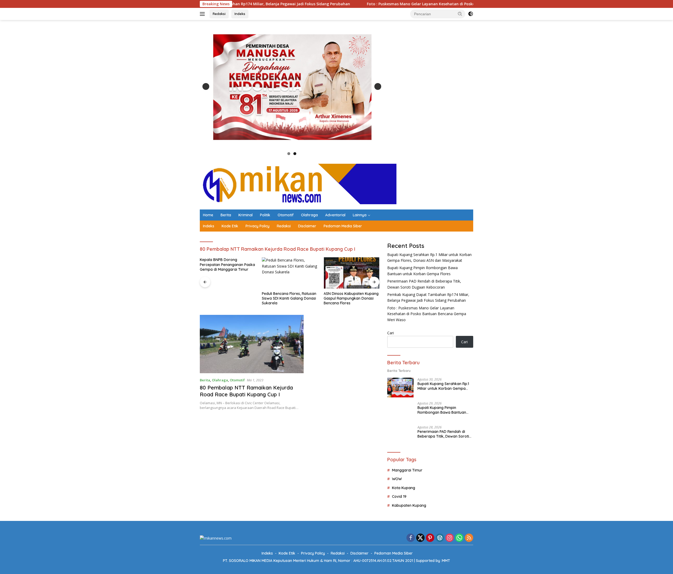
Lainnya (359, 215)
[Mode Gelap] (470, 13)
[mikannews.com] (298, 183)
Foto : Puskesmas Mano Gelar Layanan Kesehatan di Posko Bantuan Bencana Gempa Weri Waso (414, 4)
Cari (390, 332)
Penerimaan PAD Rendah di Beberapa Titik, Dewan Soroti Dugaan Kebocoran (443, 434)
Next (377, 86)
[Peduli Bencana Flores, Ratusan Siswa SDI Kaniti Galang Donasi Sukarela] (228, 273)
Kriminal (245, 215)
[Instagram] (449, 538)
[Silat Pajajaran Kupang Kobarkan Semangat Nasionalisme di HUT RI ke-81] (351, 273)
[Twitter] (420, 538)
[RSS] (469, 538)
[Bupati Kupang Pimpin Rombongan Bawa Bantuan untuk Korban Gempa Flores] (400, 411)
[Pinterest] (430, 538)
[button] (460, 13)
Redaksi (219, 14)
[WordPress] (440, 538)
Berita (226, 215)
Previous (205, 86)
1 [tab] (288, 153)
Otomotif (286, 215)
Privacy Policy (257, 226)
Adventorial (335, 215)
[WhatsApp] (459, 538)
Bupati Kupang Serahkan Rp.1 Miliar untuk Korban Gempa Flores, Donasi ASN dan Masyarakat (443, 386)
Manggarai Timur (407, 470)
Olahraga (309, 215)
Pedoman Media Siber (343, 226)
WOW (397, 478)
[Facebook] (410, 538)
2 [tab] (294, 153)
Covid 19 (399, 496)
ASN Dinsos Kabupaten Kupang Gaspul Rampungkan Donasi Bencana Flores (289, 298)
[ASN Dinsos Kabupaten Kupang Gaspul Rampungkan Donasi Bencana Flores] (290, 273)
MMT (446, 560)
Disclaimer (307, 226)
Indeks (239, 14)
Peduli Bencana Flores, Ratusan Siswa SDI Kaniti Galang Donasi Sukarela (227, 298)
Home (208, 215)
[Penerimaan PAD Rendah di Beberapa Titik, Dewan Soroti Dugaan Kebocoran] (400, 435)
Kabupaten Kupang (409, 505)
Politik (265, 215)
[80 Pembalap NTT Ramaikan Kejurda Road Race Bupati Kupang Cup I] (252, 344)
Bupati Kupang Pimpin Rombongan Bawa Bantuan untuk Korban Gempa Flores (442, 410)
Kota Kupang (403, 487)
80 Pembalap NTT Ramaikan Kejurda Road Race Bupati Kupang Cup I (246, 391)
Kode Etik (230, 226)
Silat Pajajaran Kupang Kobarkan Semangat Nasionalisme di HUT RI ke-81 (349, 298)
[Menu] (203, 13)
